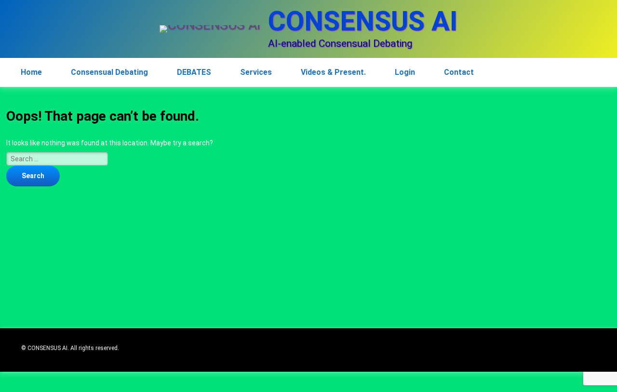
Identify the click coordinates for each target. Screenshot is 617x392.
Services (256, 72)
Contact (459, 72)
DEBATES (194, 72)
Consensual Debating (109, 72)
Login (405, 72)
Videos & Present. (333, 72)
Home (31, 72)
